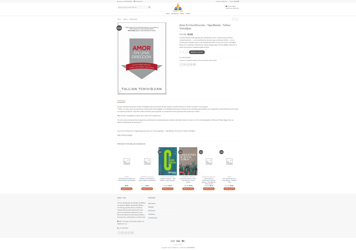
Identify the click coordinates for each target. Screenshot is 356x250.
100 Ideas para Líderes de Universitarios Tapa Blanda (126, 179)
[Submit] (149, 7)
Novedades (174, 13)
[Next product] (233, 19)
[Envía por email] (187, 64)
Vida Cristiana (213, 60)
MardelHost (191, 247)
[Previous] (117, 170)
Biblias (182, 13)
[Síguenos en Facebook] (119, 232)
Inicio (168, 13)
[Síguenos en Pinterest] (132, 232)
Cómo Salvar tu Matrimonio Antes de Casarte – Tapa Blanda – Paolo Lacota (208, 181)
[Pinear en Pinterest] (191, 64)
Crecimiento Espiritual (192, 60)
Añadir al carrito (197, 52)
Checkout (151, 214)
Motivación (133, 19)
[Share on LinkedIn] (194, 64)
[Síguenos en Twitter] (125, 232)
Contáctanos (139, 1)
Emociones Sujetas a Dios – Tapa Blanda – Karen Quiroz (188, 180)
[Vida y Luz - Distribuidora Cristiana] (178, 7)
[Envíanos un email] (129, 232)
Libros (188, 13)
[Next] (238, 170)
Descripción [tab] (121, 102)
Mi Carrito (151, 211)
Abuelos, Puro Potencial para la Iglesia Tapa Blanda (147, 179)
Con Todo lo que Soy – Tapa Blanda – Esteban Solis (229, 180)
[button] (234, 1)
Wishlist (151, 207)
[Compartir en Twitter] (184, 64)
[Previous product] (237, 19)
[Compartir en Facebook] (181, 64)
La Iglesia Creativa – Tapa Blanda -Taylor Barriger (168, 179)
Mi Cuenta (151, 203)
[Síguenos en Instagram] (122, 232)
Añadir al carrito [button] (126, 188)
